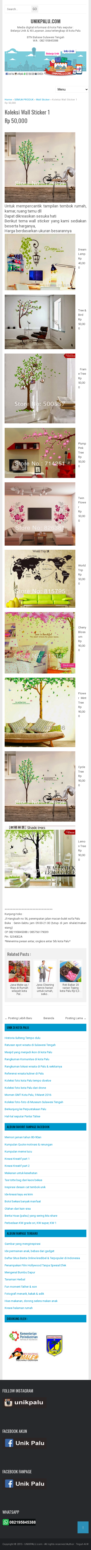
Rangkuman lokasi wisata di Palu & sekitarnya (33, 1066)
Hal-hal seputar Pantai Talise (22, 1116)
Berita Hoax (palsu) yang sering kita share (31, 1215)
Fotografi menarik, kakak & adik (24, 1293)
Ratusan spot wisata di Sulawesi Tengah (30, 1045)
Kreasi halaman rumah (19, 1308)
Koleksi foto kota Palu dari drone (25, 1087)
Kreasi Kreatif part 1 (17, 1158)
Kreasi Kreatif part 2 (17, 1165)
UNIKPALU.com (46, 21)
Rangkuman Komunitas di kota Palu (27, 1059)
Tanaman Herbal (15, 1279)
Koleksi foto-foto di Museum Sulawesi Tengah (34, 1102)
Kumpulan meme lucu (18, 1151)
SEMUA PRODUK (17, 127)
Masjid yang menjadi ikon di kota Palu (28, 1052)
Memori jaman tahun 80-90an (23, 1137)
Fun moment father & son (21, 1286)
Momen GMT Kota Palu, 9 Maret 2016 (28, 1094)
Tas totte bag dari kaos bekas (23, 1180)
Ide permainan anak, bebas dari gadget (29, 1251)
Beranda (49, 1018)
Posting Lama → (75, 1018)
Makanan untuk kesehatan (21, 1173)
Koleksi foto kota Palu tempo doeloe (28, 1080)
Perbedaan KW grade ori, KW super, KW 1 (30, 1223)
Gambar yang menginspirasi (22, 1243)
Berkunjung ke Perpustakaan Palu (25, 1109)
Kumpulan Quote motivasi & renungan (29, 1144)
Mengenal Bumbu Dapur (20, 1272)
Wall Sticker (35, 127)
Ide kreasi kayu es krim (19, 1194)
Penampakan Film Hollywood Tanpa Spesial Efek (35, 1265)
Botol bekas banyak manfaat (23, 1201)
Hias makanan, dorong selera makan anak (31, 1301)
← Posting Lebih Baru (18, 1018)
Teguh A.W (82, 1544)
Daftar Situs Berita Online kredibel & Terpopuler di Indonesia (42, 1258)
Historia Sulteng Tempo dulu (22, 1038)
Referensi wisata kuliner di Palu (24, 1073)
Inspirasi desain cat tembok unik (25, 1187)
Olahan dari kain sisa (18, 1208)
